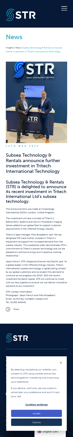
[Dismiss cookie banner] (61, 363)
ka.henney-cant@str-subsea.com (30, 298)
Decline (37, 422)
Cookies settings (36, 404)
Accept (36, 413)
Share (16, 309)
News (18, 47)
